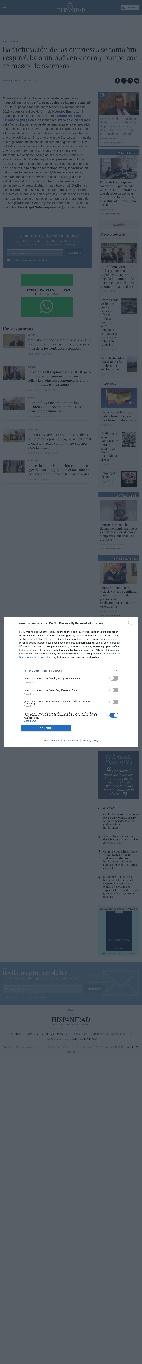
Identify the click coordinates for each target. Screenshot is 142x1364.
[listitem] (71, 670)
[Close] (131, 623)
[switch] (113, 678)
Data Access (71, 740)
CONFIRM (46, 728)
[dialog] (71, 682)
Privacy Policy (90, 740)
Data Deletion (51, 740)
